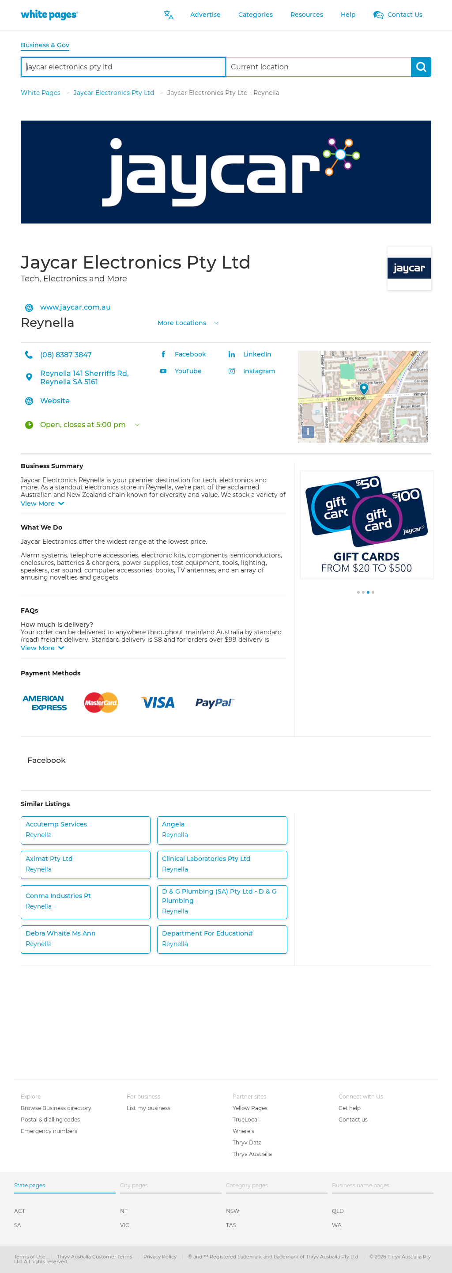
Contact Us (404, 15)
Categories (255, 15)
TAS (231, 1225)
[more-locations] (216, 322)
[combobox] (123, 66)
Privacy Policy (160, 1257)
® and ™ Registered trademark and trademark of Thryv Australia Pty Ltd (273, 1257)
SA (17, 1225)
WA (337, 1225)
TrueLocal (246, 1119)
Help (348, 15)
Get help (350, 1108)
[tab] (48, 46)
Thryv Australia (252, 1154)
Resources (306, 15)
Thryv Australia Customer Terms (95, 1257)
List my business (148, 1108)
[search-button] (421, 66)
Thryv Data (247, 1142)
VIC (124, 1225)
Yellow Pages (250, 1108)
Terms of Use (30, 1257)
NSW (232, 1211)
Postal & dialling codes (50, 1119)
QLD (338, 1211)
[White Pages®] (49, 15)
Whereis (243, 1131)
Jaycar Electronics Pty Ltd (115, 93)
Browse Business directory (56, 1108)
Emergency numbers (49, 1131)
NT (124, 1211)
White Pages (41, 93)
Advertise (205, 15)
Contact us (353, 1119)
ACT (19, 1211)
